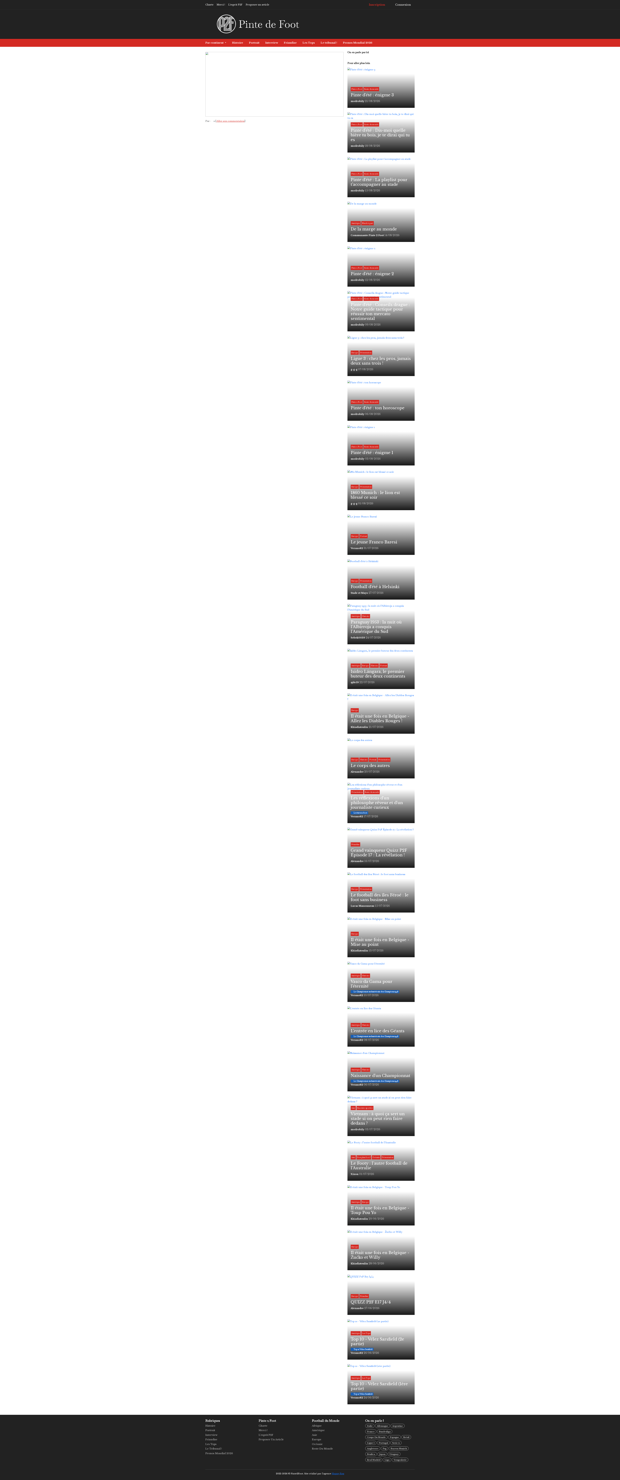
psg (384, 1448)
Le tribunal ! (329, 42)
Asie (314, 1434)
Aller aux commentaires (230, 121)
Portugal (383, 1443)
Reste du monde (322, 1448)
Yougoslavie (400, 1460)
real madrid (373, 1460)
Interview (271, 42)
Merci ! (221, 4)
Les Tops (309, 42)
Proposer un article (257, 4)
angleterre (372, 1448)
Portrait (254, 42)
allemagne (382, 1426)
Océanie (317, 1444)
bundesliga (385, 1431)
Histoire (237, 42)
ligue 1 (371, 1443)
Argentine (397, 1426)
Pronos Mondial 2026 (357, 42)
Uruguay (394, 1454)
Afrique (317, 1425)
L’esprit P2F (235, 4)
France (371, 1431)
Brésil (406, 1437)
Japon (382, 1454)
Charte (209, 4)
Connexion (402, 4)
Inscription (376, 4)
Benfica (371, 1454)
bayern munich (399, 1448)
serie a (396, 1443)
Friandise (290, 42)
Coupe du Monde (376, 1437)
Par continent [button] (214, 42)
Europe (316, 1439)
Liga (387, 1460)
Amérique (318, 1430)
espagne (394, 1437)
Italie (370, 1426)
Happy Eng (338, 1473)
